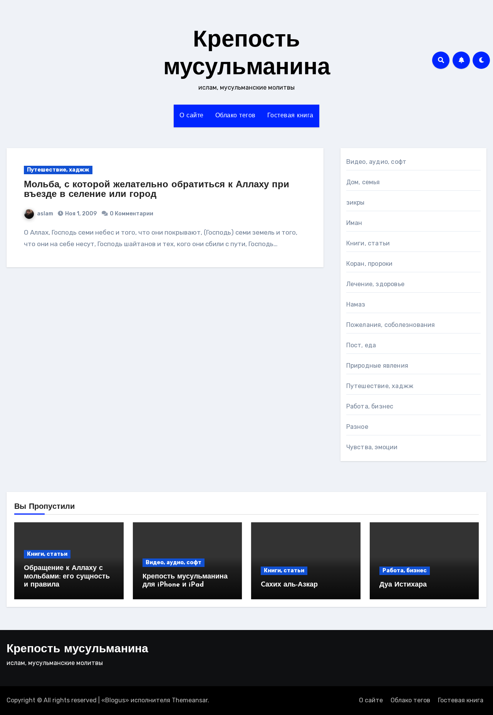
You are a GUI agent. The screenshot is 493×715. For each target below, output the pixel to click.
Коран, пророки (369, 263)
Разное (357, 426)
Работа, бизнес (370, 406)
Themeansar (190, 700)
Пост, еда (361, 345)
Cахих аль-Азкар (289, 585)
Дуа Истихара (403, 585)
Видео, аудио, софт (376, 161)
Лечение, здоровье (375, 284)
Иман (354, 223)
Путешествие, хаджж (58, 170)
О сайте (191, 116)
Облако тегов (235, 116)
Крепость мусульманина (77, 649)
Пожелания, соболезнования (390, 324)
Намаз (356, 304)
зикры (355, 202)
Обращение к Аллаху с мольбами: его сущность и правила (67, 576)
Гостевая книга (290, 116)
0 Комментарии (131, 213)
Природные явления (377, 365)
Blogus (115, 700)
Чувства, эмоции (372, 447)
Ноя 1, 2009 (80, 213)
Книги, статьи (368, 243)
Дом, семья (363, 182)
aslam (45, 213)
